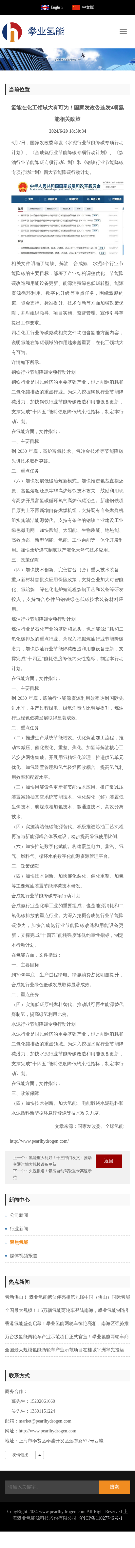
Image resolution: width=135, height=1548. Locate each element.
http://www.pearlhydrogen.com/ (39, 1141)
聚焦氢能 (19, 1242)
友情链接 (20, 1455)
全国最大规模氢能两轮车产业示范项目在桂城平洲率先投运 (64, 1349)
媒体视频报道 (23, 1255)
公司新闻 (19, 1215)
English (57, 7)
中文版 (88, 7)
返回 (108, 1160)
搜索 (114, 1486)
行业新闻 (19, 1228)
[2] (67, 59)
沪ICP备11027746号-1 (101, 1518)
